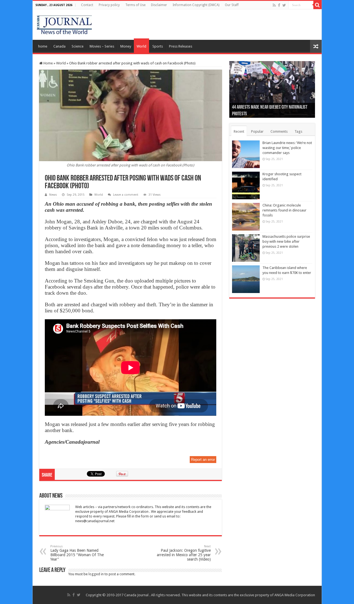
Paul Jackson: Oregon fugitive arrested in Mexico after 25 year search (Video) (184, 553)
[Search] (317, 5)
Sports (157, 46)
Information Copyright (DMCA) (196, 5)
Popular (257, 131)
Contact (87, 5)
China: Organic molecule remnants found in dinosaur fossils (284, 210)
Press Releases (180, 46)
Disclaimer (159, 5)
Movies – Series (102, 46)
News (53, 195)
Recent (239, 131)
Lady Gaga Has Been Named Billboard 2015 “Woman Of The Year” (77, 553)
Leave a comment (125, 195)
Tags (298, 131)
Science (78, 46)
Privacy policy (109, 5)
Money (125, 46)
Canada (59, 46)
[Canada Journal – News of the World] (64, 23)
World (141, 46)
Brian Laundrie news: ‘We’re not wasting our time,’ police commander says (287, 148)
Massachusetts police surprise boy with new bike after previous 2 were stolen (286, 241)
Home (48, 63)
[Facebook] (279, 5)
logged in (96, 574)
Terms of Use (135, 5)
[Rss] (274, 5)
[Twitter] (284, 5)
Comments (279, 131)
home (42, 46)
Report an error (203, 459)
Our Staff (232, 5)
